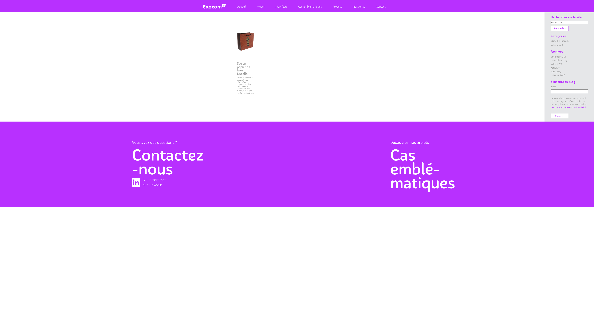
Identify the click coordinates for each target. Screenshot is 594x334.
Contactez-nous (168, 162)
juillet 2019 (556, 64)
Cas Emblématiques (310, 6)
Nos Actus (359, 6)
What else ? (557, 45)
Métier (261, 6)
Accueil (241, 6)
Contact (380, 6)
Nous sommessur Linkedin (154, 182)
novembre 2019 (559, 60)
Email (554, 86)
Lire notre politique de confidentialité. (568, 107)
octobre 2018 (558, 75)
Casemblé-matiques (422, 169)
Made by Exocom (560, 40)
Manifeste (281, 6)
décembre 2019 (559, 56)
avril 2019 (556, 71)
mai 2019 (555, 67)
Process (337, 6)
